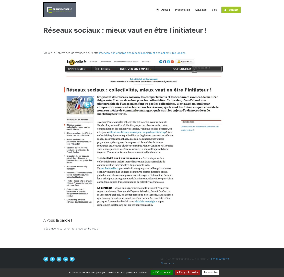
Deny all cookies (188, 272)
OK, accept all (162, 272)
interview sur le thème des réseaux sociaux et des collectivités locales (142, 53)
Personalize (211, 272)
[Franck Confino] (59, 10)
